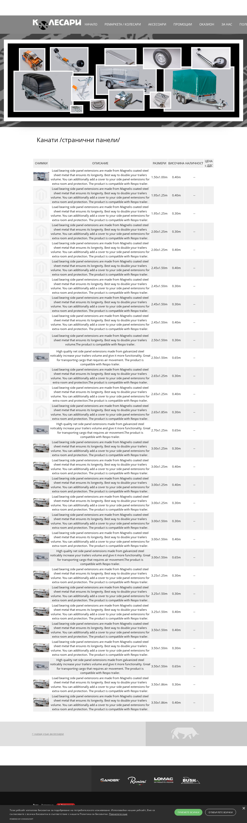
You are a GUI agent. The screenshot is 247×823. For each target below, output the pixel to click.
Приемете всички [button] (188, 812)
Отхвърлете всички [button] (221, 812)
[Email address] (200, 8)
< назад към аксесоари (48, 734)
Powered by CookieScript (21, 819)
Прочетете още (118, 814)
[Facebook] (211, 8)
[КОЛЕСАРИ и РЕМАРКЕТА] (57, 24)
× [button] (243, 808)
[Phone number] (194, 8)
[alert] (123, 814)
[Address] (205, 8)
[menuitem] (91, 26)
